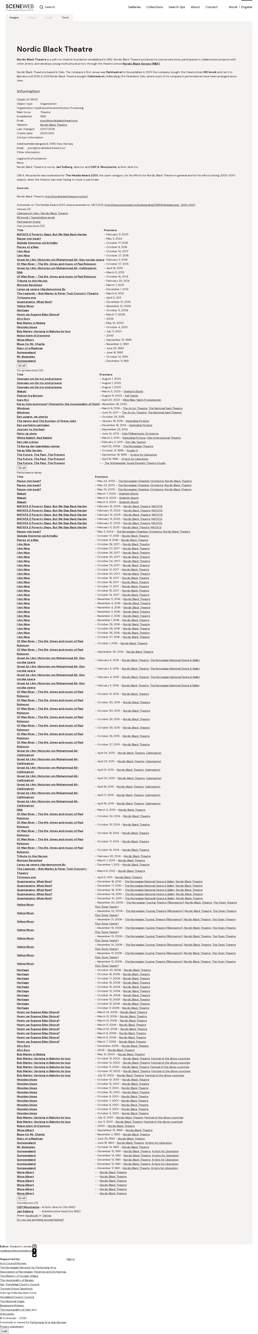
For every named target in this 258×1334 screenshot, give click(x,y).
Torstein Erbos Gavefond (16, 1288)
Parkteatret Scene (29, 222)
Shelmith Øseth (133, 391)
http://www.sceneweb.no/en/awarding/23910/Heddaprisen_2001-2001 (150, 205)
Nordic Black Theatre (53, 125)
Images (14, 17)
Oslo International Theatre (164, 438)
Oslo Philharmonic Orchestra (140, 433)
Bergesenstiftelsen (12, 1305)
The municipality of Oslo (15, 1310)
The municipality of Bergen (17, 1280)
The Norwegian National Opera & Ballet (175, 660)
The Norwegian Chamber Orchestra (141, 481)
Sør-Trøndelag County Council (19, 1284)
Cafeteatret (153, 753)
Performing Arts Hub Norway (48, 1322)
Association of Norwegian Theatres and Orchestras (33, 1272)
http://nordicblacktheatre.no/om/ (66, 196)
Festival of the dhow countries (170, 1058)
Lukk (4, 1331)
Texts (65, 17)
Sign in (71, 1259)
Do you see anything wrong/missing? (40, 1220)
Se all (21, 365)
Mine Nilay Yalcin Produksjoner (142, 400)
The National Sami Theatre (166, 408)
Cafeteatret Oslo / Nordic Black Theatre (42, 213)
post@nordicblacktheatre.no (59, 120)
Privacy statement (12, 1326)
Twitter (47, 1215)
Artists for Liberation (143, 454)
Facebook (31, 1215)
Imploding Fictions (137, 421)
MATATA (157, 506)
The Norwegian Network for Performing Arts (28, 1267)
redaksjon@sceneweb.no (16, 1251)
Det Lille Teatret (135, 442)
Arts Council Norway (13, 1263)
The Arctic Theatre (135, 408)
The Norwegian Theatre (138, 446)
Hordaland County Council (17, 1297)
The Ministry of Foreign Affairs (19, 1276)
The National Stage (12, 1301)
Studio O (132, 450)
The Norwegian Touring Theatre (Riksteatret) (155, 902)
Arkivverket (7, 1314)
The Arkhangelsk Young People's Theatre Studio (135, 463)
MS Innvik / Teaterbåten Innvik (36, 217)
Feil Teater (131, 395)
